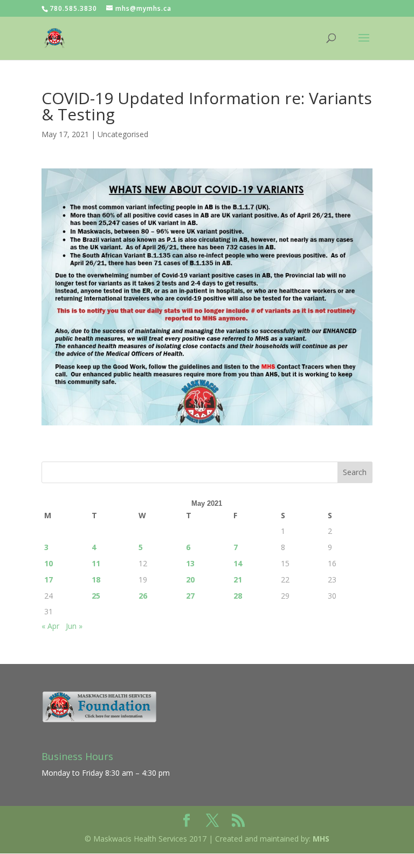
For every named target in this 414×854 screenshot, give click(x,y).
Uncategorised (123, 134)
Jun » (74, 626)
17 (48, 579)
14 (237, 563)
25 (96, 596)
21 (237, 579)
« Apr (50, 626)
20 (190, 579)
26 (143, 596)
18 (96, 579)
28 (237, 596)
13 (190, 563)
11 (96, 563)
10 (48, 563)
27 (190, 596)
